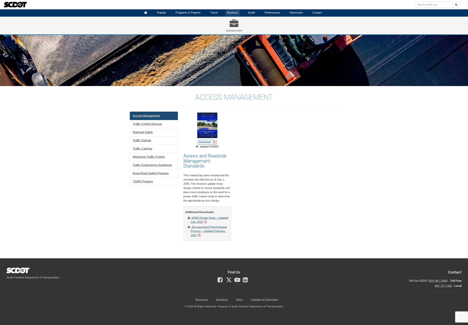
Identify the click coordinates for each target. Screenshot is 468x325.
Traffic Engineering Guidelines (152, 165)
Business (232, 12)
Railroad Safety (143, 132)
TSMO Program (143, 181)
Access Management (146, 115)
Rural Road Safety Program (151, 173)
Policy (239, 299)
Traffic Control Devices (147, 124)
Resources (201, 299)
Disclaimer (222, 299)
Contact (317, 12)
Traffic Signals (142, 140)
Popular (161, 12)
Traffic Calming (142, 148)
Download (205, 142)
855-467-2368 (438, 280)
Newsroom (296, 12)
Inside (251, 12)
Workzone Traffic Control (149, 156)
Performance (272, 12)
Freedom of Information (264, 299)
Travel (214, 12)
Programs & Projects (188, 12)
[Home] (145, 12)
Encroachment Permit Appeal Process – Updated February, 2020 (209, 231)
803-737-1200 (443, 286)
